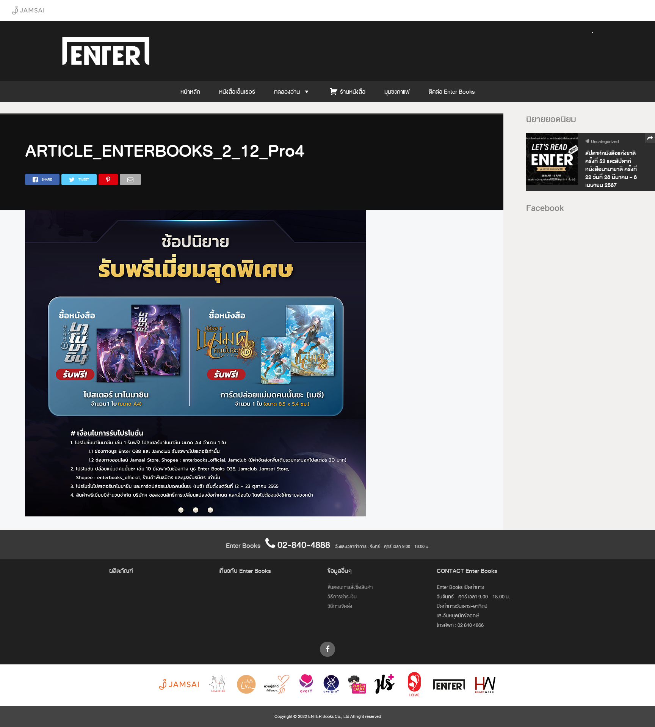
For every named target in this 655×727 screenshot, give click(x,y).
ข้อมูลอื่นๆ (340, 571)
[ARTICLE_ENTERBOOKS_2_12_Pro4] (195, 515)
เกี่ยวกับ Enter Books (244, 571)
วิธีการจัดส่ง (340, 606)
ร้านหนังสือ (352, 91)
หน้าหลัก (190, 91)
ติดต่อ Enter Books (452, 91)
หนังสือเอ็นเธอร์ (237, 91)
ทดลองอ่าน (287, 91)
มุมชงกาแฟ (397, 91)
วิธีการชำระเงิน (342, 597)
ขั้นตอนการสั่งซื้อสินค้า (350, 587)
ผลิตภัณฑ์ (121, 571)
